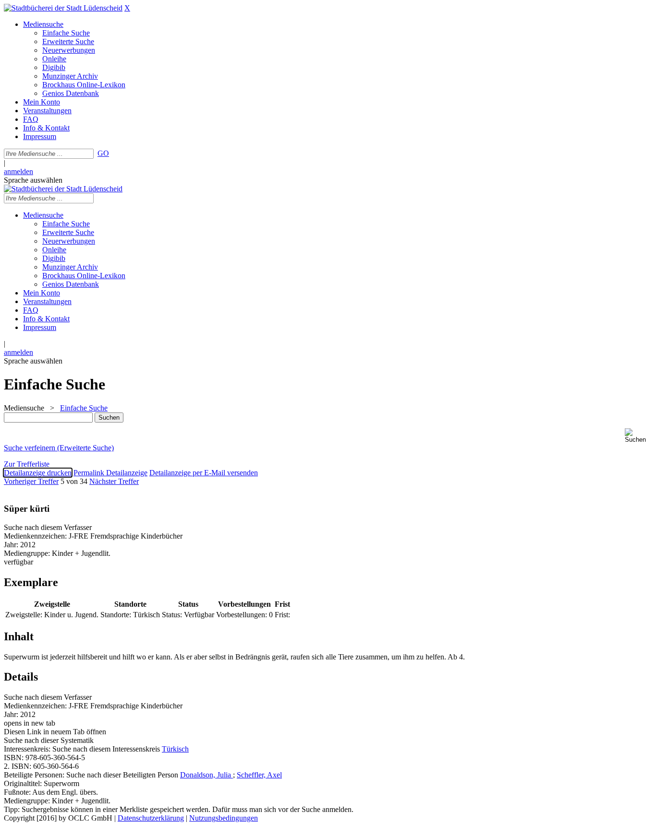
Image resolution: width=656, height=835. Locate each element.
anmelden (18, 171)
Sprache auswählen (33, 180)
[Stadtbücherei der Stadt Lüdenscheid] (63, 8)
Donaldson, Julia (206, 775)
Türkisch (175, 749)
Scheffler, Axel (259, 775)
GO (103, 153)
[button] (638, 435)
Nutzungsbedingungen (223, 818)
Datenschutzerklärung (151, 818)
